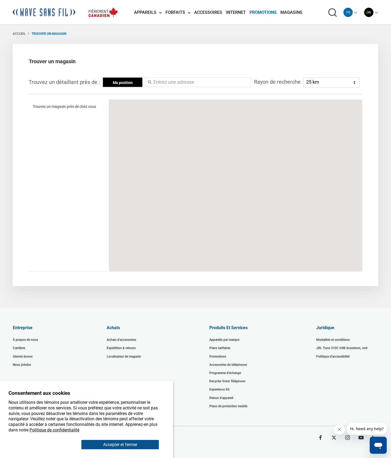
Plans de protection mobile (228, 406)
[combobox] (348, 12)
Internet (236, 12)
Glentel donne (22, 356)
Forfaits (175, 12)
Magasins (291, 12)
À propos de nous (25, 340)
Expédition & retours (121, 348)
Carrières (19, 348)
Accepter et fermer (120, 444)
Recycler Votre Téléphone (227, 381)
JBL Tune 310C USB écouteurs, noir (342, 348)
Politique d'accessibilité (333, 356)
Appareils (145, 12)
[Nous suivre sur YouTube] (361, 437)
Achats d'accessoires (121, 340)
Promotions (263, 12)
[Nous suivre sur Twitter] (334, 437)
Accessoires (208, 12)
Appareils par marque (224, 340)
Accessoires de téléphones (228, 365)
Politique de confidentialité (54, 429)
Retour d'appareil (221, 398)
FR (348, 12)
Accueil (19, 34)
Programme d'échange (225, 373)
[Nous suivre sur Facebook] (320, 437)
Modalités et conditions (333, 340)
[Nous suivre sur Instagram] (347, 437)
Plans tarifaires (219, 348)
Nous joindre (22, 365)
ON (369, 12)
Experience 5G (219, 389)
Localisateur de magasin (124, 356)
